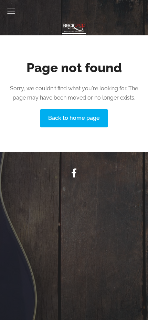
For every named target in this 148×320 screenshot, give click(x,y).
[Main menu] (11, 11)
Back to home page (74, 118)
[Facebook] (74, 173)
